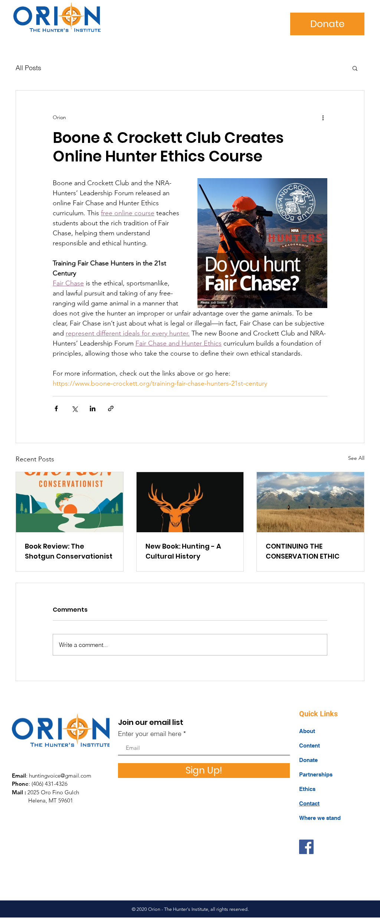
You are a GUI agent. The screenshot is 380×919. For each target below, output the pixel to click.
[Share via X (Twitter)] (74, 408)
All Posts (28, 67)
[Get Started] (56, 17)
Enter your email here (149, 733)
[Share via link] (110, 408)
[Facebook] (306, 847)
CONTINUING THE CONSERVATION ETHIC (303, 551)
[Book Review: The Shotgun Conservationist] (69, 502)
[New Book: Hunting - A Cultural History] (190, 502)
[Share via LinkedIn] (92, 408)
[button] (354, 68)
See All (356, 458)
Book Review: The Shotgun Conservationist (68, 551)
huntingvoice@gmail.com (60, 775)
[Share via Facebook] (56, 408)
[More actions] (322, 117)
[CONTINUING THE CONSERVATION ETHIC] (310, 502)
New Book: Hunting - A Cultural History (183, 551)
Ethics (307, 789)
